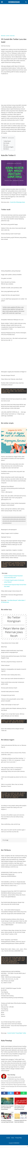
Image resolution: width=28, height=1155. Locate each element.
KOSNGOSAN (14, 2)
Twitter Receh (7, 141)
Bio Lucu (6, 145)
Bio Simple (6, 143)
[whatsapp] (23, 1093)
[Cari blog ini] (26, 2)
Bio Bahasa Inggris (8, 147)
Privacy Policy (18, 1137)
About (12, 1137)
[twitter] (11, 1093)
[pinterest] (17, 1093)
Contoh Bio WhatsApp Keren (17, 202)
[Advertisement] (14, 20)
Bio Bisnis (6, 149)
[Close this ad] (27, 1147)
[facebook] (4, 1093)
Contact (8, 1137)
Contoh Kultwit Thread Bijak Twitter (16, 1033)
